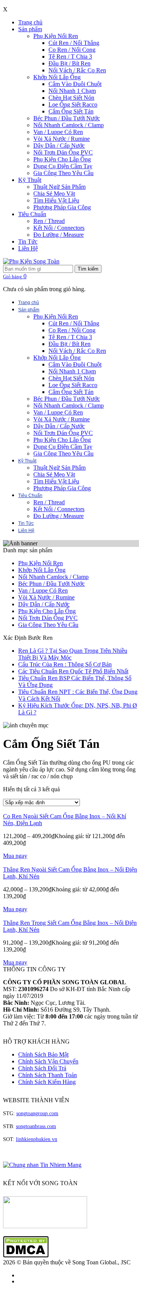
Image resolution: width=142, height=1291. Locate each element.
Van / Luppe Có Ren (58, 132)
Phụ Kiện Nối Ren (55, 36)
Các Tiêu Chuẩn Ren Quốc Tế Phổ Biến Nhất (73, 671)
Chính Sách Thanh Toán (47, 1075)
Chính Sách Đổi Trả (42, 1068)
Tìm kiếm (88, 269)
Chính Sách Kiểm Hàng (47, 1082)
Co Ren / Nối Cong (71, 49)
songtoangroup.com (37, 1113)
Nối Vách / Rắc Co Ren (77, 70)
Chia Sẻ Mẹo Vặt (54, 193)
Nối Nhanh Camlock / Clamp (68, 125)
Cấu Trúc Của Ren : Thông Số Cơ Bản (65, 664)
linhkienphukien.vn (36, 1139)
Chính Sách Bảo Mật (43, 1054)
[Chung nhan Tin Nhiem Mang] (42, 1165)
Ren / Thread (49, 221)
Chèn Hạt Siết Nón (71, 97)
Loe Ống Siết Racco (72, 104)
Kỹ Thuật (29, 180)
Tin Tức (27, 241)
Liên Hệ (28, 248)
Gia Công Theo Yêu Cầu (63, 173)
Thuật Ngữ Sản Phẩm (59, 186)
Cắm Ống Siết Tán (71, 111)
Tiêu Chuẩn (32, 214)
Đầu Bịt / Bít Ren (69, 63)
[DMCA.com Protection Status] (25, 1255)
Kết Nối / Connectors (58, 228)
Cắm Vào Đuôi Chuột (74, 84)
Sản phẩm (30, 29)
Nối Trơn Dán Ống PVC (63, 152)
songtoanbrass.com (36, 1126)
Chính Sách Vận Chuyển (48, 1061)
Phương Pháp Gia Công (62, 207)
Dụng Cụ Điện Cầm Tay (62, 166)
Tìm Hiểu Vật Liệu (56, 200)
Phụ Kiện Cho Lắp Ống (62, 159)
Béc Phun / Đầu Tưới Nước (66, 118)
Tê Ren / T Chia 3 (70, 56)
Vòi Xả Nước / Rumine (61, 138)
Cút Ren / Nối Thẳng (73, 43)
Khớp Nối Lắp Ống (57, 77)
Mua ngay (15, 856)
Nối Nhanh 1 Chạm (72, 91)
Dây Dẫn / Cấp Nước (59, 145)
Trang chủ (30, 22)
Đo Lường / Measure (58, 234)
